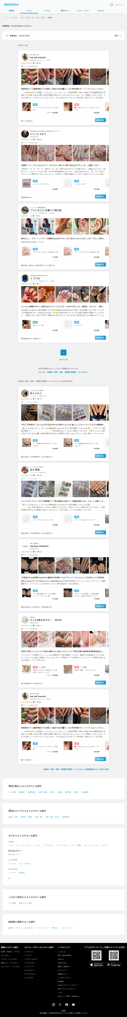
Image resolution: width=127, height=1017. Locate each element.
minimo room (62, 963)
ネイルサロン (13, 17)
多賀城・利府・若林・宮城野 (35, 17)
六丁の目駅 (12, 792)
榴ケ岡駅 (68, 792)
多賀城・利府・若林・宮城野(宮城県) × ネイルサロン (68, 372)
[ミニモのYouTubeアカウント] (73, 1005)
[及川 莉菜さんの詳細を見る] (63, 500)
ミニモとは (61, 951)
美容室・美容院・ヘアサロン (10, 951)
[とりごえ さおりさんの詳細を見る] (63, 164)
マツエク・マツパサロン (9, 959)
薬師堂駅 (22, 792)
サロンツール (62, 970)
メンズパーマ (28, 966)
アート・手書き (76, 845)
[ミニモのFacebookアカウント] (66, 1005)
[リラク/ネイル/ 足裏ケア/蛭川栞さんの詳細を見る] (63, 236)
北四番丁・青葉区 (26, 817)
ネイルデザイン (29, 970)
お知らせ (61, 959)
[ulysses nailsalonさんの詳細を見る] (63, 575)
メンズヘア (28, 955)
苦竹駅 (52, 792)
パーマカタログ (29, 963)
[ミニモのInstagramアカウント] (53, 1005)
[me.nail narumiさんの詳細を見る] (63, 88)
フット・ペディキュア (23, 845)
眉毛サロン (55, 928)
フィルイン (104, 845)
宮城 (22, 17)
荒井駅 (76, 792)
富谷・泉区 (39, 817)
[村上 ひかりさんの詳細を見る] (63, 423)
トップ (4, 17)
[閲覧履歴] (112, 5)
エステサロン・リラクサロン (10, 966)
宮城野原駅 (31, 792)
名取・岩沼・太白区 (52, 817)
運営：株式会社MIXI (64, 955)
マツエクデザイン (30, 974)
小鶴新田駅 (85, 792)
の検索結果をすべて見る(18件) (76, 769)
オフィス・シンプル (91, 845)
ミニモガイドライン (64, 977)
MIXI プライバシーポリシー (67, 989)
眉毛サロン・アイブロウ (9, 963)
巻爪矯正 (22, 873)
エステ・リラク (67, 928)
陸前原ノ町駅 (42, 792)
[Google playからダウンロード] (113, 964)
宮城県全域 (65, 817)
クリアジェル (48, 845)
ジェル (10, 845)
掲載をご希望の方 (64, 966)
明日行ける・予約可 (25, 903)
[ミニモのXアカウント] (60, 1005)
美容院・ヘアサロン (15, 928)
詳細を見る (100, 120)
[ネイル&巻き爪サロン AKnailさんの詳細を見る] (63, 650)
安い (9, 878)
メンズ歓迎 (12, 903)
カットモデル (28, 977)
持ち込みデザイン (14, 854)
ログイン (119, 4)
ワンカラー (37, 845)
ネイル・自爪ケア (25, 863)
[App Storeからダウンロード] (96, 964)
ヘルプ (60, 992)
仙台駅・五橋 (12, 817)
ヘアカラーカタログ (31, 959)
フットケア (12, 873)
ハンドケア (12, 863)
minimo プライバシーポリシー (68, 985)
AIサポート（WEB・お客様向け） (69, 996)
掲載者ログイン (63, 974)
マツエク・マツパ (43, 928)
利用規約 (61, 981)
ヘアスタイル (28, 951)
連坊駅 (60, 792)
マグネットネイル (62, 845)
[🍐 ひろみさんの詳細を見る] (63, 307)
